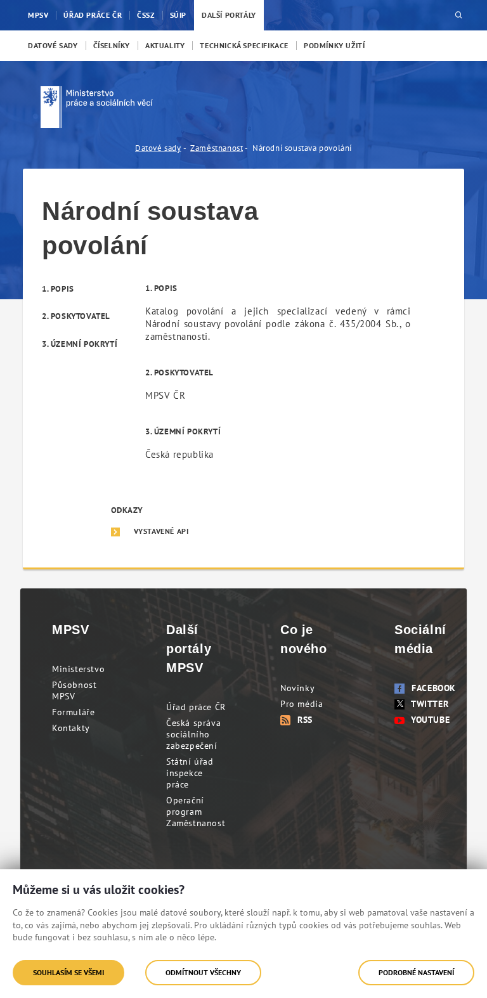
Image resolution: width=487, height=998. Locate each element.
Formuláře (73, 712)
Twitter (429, 704)
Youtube (430, 719)
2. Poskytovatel (76, 316)
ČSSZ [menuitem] (145, 15)
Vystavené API (161, 531)
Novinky (297, 688)
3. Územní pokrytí (79, 344)
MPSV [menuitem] (38, 15)
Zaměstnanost (216, 148)
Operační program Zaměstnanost (195, 811)
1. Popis (58, 288)
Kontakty (71, 728)
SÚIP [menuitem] (178, 15)
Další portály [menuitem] (229, 15)
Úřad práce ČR (196, 707)
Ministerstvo (78, 669)
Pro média (301, 704)
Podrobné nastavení (416, 972)
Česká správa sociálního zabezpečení (193, 734)
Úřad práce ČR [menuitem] (92, 15)
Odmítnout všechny (203, 972)
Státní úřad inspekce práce (190, 773)
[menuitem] (53, 45)
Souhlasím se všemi (68, 972)
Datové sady (158, 148)
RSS (305, 719)
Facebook (434, 688)
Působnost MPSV (74, 690)
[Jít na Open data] (101, 107)
